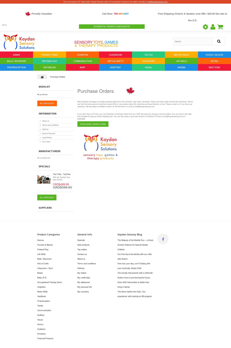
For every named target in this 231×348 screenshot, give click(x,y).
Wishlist (44, 86)
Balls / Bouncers (16, 61)
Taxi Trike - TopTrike (62, 174)
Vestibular (49, 67)
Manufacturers (49, 151)
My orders (81, 272)
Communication (82, 61)
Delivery (45, 129)
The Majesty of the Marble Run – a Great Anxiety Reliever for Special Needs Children (135, 245)
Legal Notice (47, 137)
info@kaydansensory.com (158, 1)
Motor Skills (181, 54)
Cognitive (82, 54)
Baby (82, 67)
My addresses (83, 282)
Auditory (115, 67)
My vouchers (83, 291)
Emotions (214, 67)
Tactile (148, 54)
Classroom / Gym (45, 268)
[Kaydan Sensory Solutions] (19, 41)
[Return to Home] (42, 76)
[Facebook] (163, 239)
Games (16, 54)
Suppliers (45, 207)
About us (45, 121)
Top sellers (82, 249)
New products (83, 244)
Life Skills (181, 61)
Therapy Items (49, 54)
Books (214, 61)
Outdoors (148, 61)
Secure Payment (48, 133)
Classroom (115, 54)
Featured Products (45, 338)
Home (4, 25)
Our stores (46, 141)
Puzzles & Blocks (45, 244)
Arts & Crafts (115, 61)
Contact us (82, 254)
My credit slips (83, 277)
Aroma (181, 67)
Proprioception (16, 67)
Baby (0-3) (42, 277)
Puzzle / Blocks (214, 54)
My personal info (84, 286)
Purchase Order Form (93, 124)
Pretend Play (49, 61)
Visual (148, 67)
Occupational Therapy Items (49, 282)
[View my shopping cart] (222, 27)
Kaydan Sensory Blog (130, 234)
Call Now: (115, 13)
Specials (44, 166)
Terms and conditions (50, 125)
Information (47, 113)
